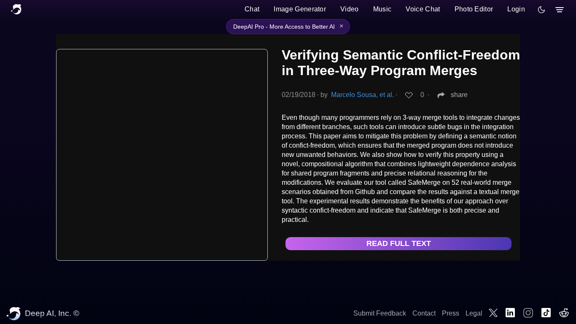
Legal (474, 313)
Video (349, 9)
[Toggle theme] (541, 9)
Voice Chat (423, 9)
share (459, 94)
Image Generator (300, 9)
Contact (424, 313)
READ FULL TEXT (398, 243)
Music (382, 9)
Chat (252, 9)
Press (450, 313)
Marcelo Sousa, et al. (362, 94)
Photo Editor (474, 9)
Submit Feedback (379, 313)
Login (516, 9)
